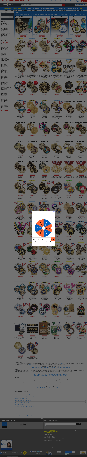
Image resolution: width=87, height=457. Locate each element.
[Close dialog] (54, 212)
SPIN (52, 239)
